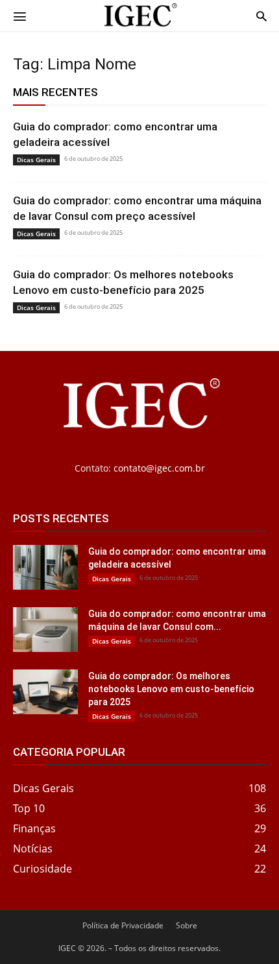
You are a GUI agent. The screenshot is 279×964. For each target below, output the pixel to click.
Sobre (186, 925)
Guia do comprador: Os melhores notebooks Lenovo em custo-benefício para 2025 (171, 689)
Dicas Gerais (36, 159)
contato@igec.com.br (159, 468)
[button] (19, 15)
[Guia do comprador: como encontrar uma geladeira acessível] (45, 567)
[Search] (261, 15)
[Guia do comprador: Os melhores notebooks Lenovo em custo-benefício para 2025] (45, 691)
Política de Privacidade (123, 925)
